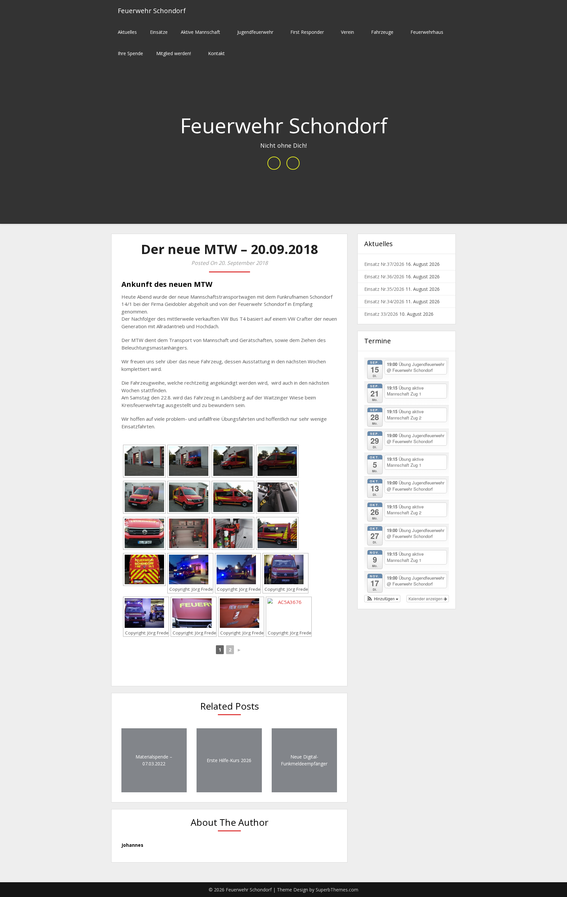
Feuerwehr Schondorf (152, 10)
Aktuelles (127, 32)
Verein (347, 32)
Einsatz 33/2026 (381, 314)
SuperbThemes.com (337, 889)
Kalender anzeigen (426, 598)
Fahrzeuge (382, 32)
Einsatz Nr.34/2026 (384, 301)
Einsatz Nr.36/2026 (384, 276)
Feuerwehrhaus (426, 32)
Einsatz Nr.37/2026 (384, 264)
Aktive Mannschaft (200, 32)
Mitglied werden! (173, 53)
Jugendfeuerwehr (255, 32)
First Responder (307, 32)
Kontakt (216, 53)
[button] (382, 598)
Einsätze (159, 32)
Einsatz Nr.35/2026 (384, 289)
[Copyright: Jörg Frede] (190, 569)
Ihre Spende (130, 53)
